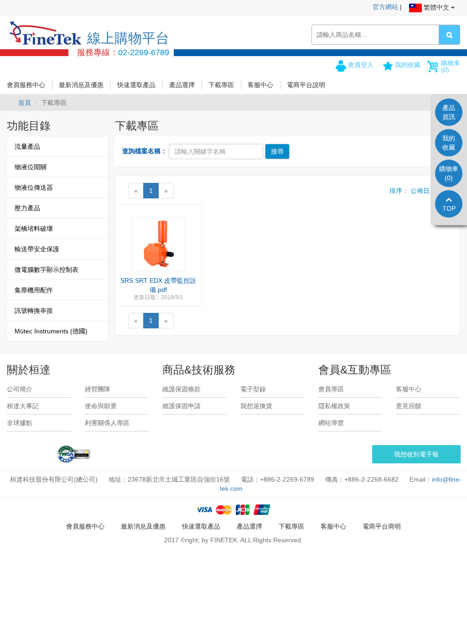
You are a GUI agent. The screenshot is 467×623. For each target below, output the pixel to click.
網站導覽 (331, 422)
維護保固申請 (181, 406)
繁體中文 (436, 7)
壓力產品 (27, 208)
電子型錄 (253, 389)
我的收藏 (407, 64)
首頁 (24, 102)
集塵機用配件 (34, 290)
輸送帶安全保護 (37, 249)
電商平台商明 (382, 526)
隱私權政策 (334, 406)
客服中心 (260, 84)
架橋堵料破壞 (34, 228)
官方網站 (385, 6)
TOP (449, 208)
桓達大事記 (23, 406)
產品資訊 (448, 112)
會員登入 (361, 64)
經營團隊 (97, 389)
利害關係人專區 (107, 422)
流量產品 (27, 146)
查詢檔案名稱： (144, 151)
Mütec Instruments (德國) (51, 331)
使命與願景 (101, 406)
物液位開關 (31, 167)
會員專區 (331, 389)
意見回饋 (408, 406)
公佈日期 (423, 190)
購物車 (450, 66)
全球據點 (19, 422)
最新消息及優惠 (81, 84)
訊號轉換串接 (34, 310)
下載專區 (221, 84)
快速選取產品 (136, 84)
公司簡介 (19, 389)
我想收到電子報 (416, 454)
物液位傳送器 (34, 187)
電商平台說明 (306, 84)
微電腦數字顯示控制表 (46, 269)
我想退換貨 (256, 406)
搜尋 (277, 151)
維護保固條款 (181, 389)
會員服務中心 (26, 84)
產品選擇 (182, 84)
